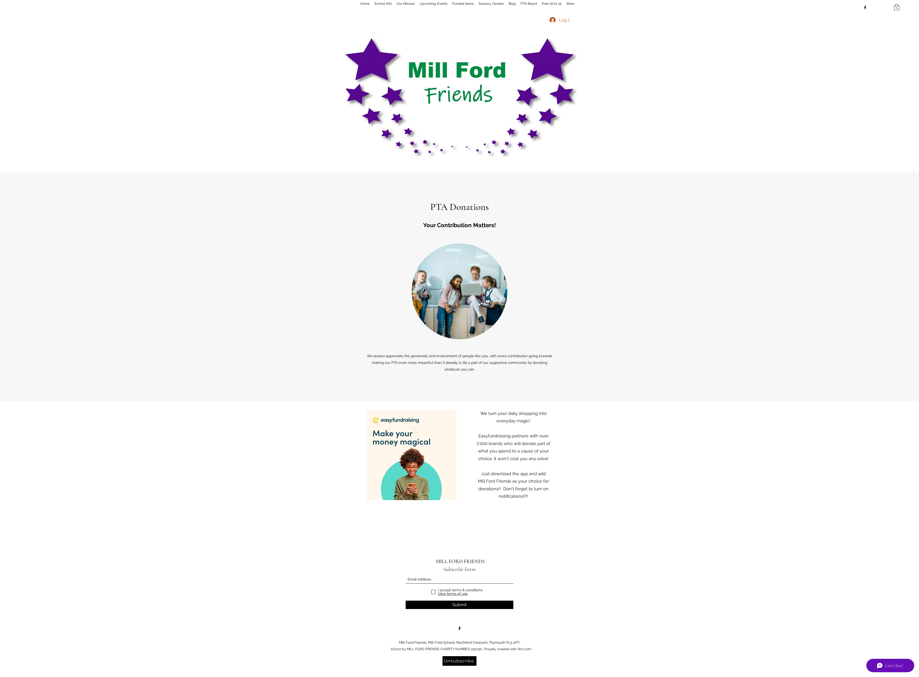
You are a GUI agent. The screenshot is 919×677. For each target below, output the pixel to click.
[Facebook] (865, 7)
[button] (897, 7)
